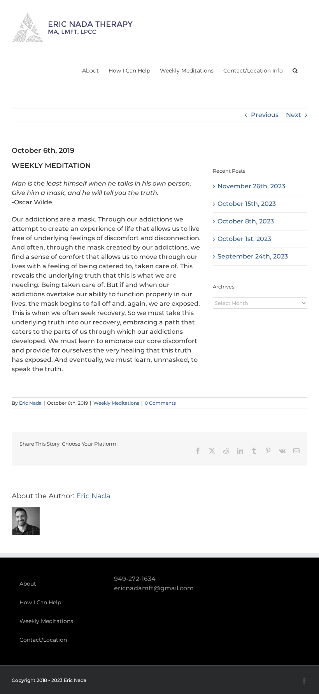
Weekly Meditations (116, 403)
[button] (295, 70)
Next (293, 115)
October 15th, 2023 (246, 203)
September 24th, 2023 (252, 256)
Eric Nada (30, 403)
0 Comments (160, 403)
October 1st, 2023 (244, 239)
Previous (265, 115)
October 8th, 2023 (245, 221)
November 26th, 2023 (251, 186)
